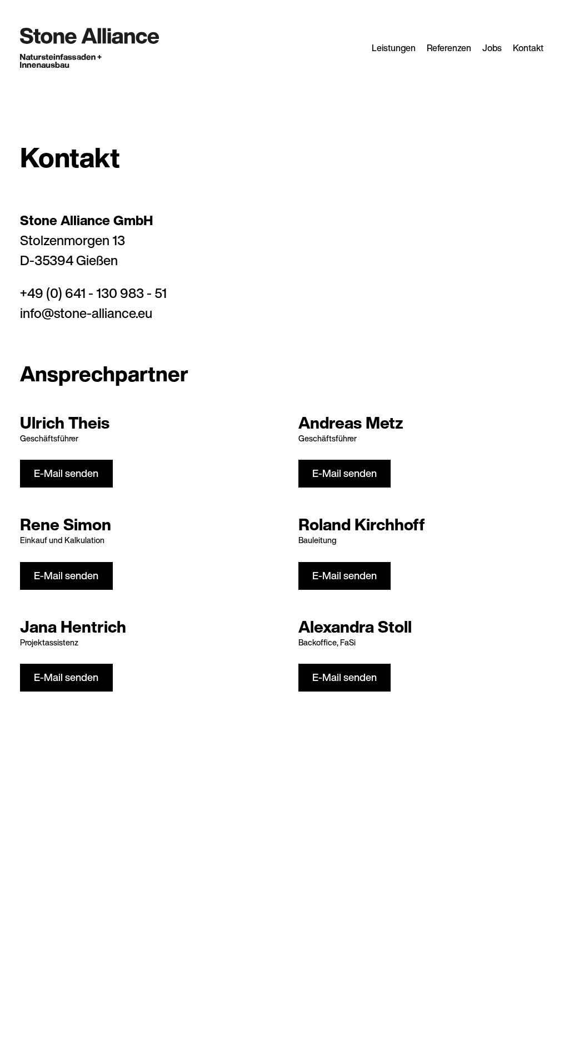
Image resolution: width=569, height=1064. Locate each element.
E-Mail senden (66, 473)
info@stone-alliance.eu (86, 313)
